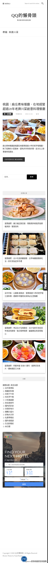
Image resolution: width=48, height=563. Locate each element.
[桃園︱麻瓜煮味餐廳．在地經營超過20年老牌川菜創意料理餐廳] (24, 130)
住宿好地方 (9, 409)
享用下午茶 (9, 394)
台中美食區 (9, 388)
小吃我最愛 (9, 400)
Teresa (19, 114)
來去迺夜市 (9, 403)
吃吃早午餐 (9, 397)
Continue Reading (14, 159)
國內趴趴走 (9, 406)
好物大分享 (9, 415)
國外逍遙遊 (9, 421)
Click (45, 282)
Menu (7, 4)
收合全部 (14, 385)
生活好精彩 (9, 424)
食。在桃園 (7, 114)
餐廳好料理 (9, 391)
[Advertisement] (24, 72)
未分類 (7, 426)
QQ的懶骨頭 (24, 15)
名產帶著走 (9, 418)
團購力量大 (9, 412)
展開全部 (6, 385)
